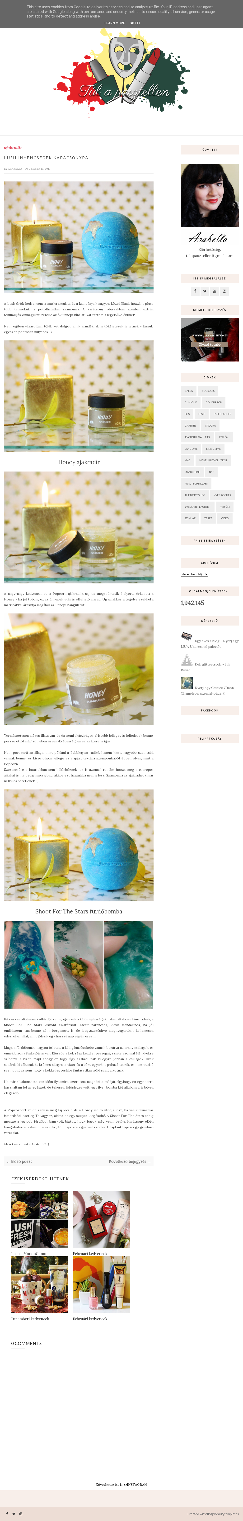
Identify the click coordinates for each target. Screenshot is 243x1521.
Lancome (191, 448)
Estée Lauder (222, 413)
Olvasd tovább (210, 344)
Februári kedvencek (90, 1253)
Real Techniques (196, 483)
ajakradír (13, 147)
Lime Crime (213, 448)
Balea (189, 390)
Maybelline (192, 471)
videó (225, 518)
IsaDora (210, 425)
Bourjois (208, 390)
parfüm (225, 506)
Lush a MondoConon (29, 1253)
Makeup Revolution (213, 460)
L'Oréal (224, 437)
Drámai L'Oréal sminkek (209, 335)
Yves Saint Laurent (198, 506)
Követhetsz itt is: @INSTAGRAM (121, 1484)
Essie (201, 413)
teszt (208, 518)
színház (190, 518)
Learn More (114, 23)
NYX (211, 471)
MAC (188, 460)
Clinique (191, 402)
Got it (135, 23)
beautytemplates (226, 1514)
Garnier (190, 425)
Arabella (15, 168)
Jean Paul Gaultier (197, 437)
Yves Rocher (222, 495)
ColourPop (214, 402)
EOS (187, 413)
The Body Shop (195, 495)
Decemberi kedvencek (30, 1318)
